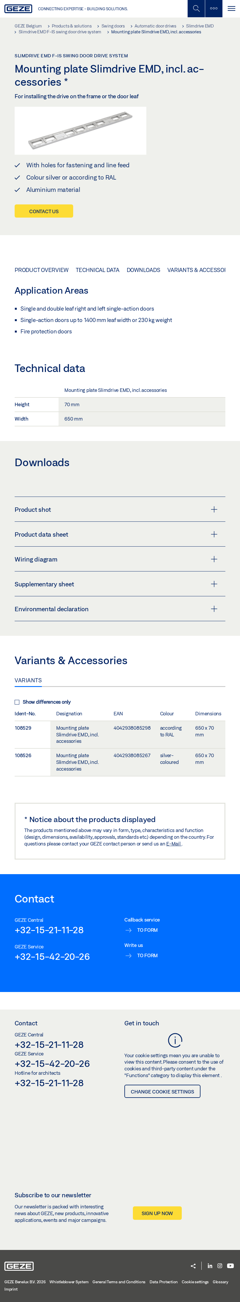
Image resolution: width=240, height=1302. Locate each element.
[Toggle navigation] (231, 8)
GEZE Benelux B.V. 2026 (25, 1281)
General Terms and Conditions (118, 1281)
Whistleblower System (68, 1281)
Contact (26, 1023)
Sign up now (157, 1213)
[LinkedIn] (210, 1266)
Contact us (44, 211)
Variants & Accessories (201, 270)
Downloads (143, 270)
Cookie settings (195, 1281)
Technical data (97, 270)
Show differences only (47, 702)
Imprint (10, 1289)
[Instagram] (219, 1266)
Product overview (41, 270)
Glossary (220, 1281)
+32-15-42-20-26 (52, 956)
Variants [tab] (28, 680)
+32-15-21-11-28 (49, 929)
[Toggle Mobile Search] (196, 8)
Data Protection (164, 1281)
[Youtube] (230, 1266)
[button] (193, 1266)
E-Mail (173, 843)
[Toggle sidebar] (213, 8)
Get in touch (141, 1023)
